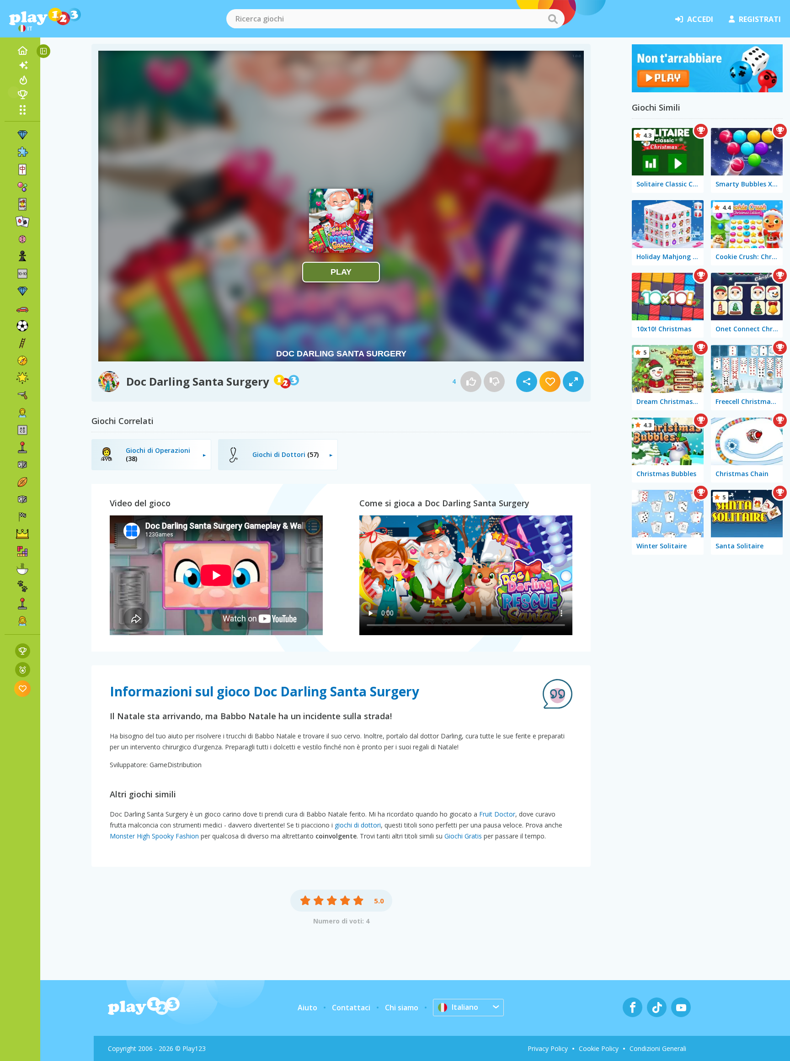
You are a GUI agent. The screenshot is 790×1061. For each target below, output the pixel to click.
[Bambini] (22, 412)
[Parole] (22, 430)
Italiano (465, 1007)
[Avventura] (22, 360)
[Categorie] (22, 110)
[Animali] (22, 586)
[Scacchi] (22, 256)
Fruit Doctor (497, 814)
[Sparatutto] (22, 395)
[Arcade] (22, 447)
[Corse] (22, 516)
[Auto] (22, 308)
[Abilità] (22, 343)
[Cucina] (22, 569)
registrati (760, 19)
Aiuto (307, 1008)
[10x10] (22, 273)
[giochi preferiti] (22, 688)
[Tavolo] (22, 464)
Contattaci (351, 1008)
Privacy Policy (548, 1048)
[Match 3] (22, 134)
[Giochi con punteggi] (22, 650)
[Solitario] (22, 221)
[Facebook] (632, 1007)
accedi (700, 19)
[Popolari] (22, 80)
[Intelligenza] (22, 239)
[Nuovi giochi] (22, 65)
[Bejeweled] (22, 291)
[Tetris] (22, 551)
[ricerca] (552, 18)
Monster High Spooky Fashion (154, 836)
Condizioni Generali (658, 1048)
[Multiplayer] (22, 603)
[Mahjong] (22, 169)
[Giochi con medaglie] (22, 669)
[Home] (22, 50)
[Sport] (22, 482)
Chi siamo (401, 1008)
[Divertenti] (22, 378)
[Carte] (22, 204)
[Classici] (22, 499)
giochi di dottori (358, 825)
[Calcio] (22, 325)
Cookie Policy (599, 1048)
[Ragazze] (22, 621)
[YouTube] (681, 1007)
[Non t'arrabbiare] (707, 90)
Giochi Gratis (463, 836)
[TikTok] (657, 1007)
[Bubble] (22, 187)
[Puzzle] (22, 152)
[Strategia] (22, 534)
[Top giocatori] (22, 94)
